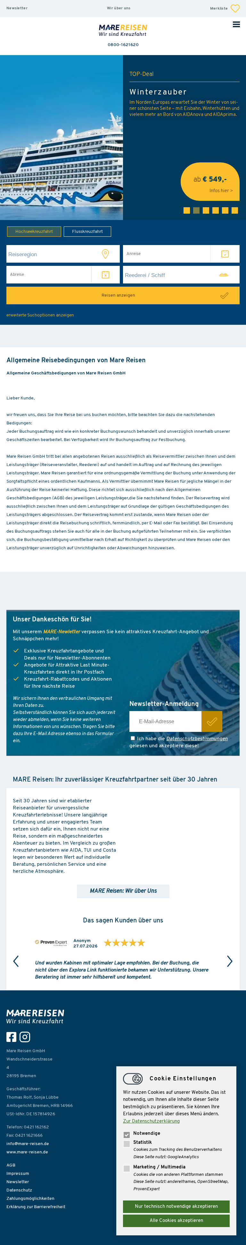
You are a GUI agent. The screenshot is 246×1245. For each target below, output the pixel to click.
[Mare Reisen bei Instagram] (26, 1037)
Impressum (17, 1173)
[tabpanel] (123, 137)
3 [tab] (206, 210)
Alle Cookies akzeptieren (176, 1220)
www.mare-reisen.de (27, 1152)
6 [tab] (235, 210)
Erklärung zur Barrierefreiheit (35, 1207)
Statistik (142, 1142)
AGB (10, 1165)
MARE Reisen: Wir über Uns (123, 891)
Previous (16, 961)
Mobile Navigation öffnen (236, 24)
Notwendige (146, 1133)
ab (210, 182)
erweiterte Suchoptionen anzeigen (40, 315)
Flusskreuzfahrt (87, 231)
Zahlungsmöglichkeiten (30, 1198)
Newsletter (17, 8)
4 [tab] (215, 210)
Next (230, 961)
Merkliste (219, 9)
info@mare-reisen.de (27, 1144)
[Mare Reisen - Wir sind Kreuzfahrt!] (123, 31)
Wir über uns (119, 8)
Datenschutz (19, 1190)
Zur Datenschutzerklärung (151, 1121)
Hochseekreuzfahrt (34, 231)
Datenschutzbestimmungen (197, 738)
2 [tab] (196, 210)
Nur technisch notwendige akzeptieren (176, 1206)
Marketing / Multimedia (159, 1167)
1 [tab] (187, 210)
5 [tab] (225, 210)
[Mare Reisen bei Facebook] (13, 1037)
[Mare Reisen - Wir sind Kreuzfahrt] (36, 1016)
